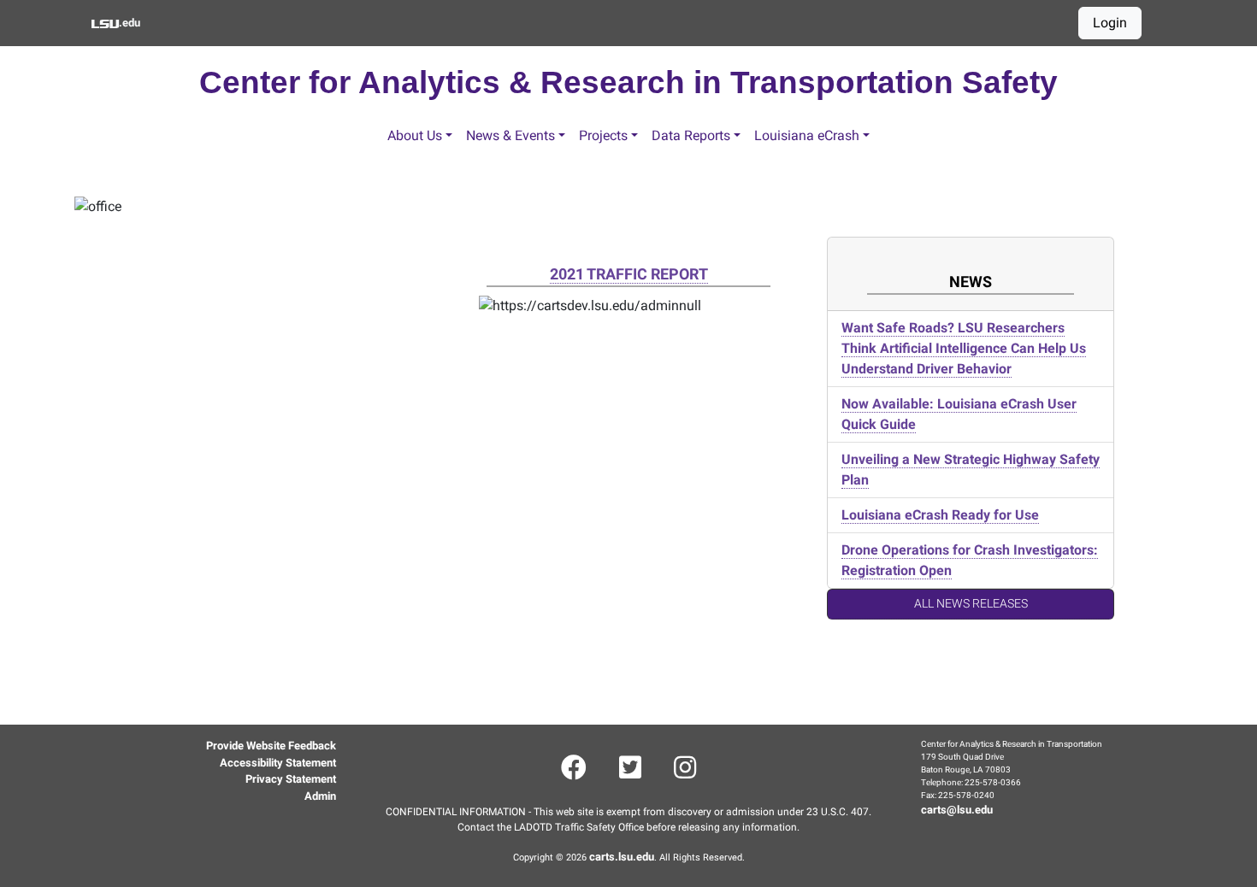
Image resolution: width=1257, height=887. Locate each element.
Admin (320, 796)
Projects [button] (603, 135)
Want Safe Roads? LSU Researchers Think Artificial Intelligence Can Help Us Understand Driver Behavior (963, 348)
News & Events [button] (510, 135)
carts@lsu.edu (957, 809)
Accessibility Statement (278, 762)
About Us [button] (414, 135)
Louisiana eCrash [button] (806, 135)
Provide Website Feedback (271, 745)
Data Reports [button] (691, 135)
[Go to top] (70, 830)
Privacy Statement (290, 778)
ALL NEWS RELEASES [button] (971, 603)
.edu (129, 22)
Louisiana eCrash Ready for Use (940, 515)
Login (1110, 23)
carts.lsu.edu (621, 856)
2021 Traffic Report (629, 274)
